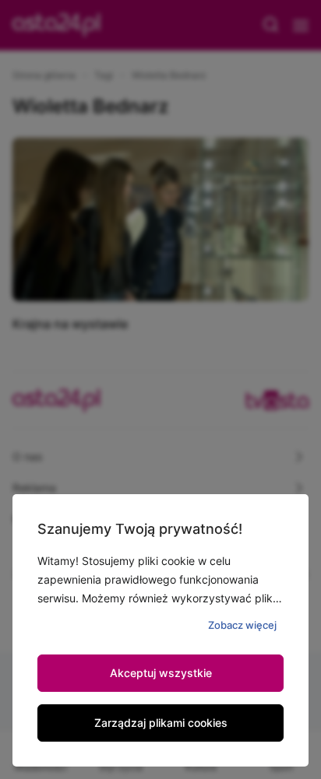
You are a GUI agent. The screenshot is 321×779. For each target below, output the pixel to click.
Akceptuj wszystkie (161, 672)
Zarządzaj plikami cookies (161, 722)
